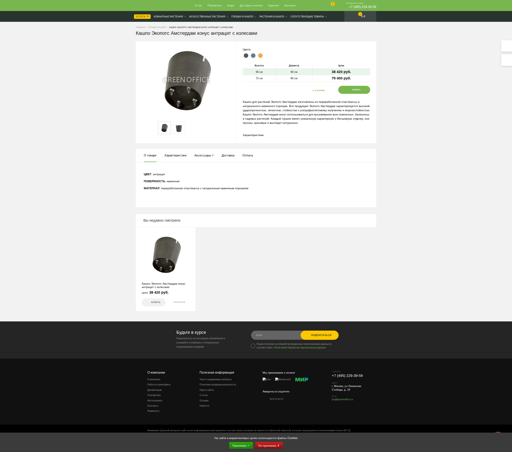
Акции (230, 5)
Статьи (204, 395)
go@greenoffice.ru (342, 399)
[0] (329, 6)
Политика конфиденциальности (218, 384)
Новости (204, 405)
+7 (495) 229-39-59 (362, 7)
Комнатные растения (168, 16)
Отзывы (204, 400)
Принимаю (241, 445)
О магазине (153, 379)
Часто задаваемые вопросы (216, 379)
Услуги (141, 16)
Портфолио (214, 5)
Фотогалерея (154, 400)
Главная (150, 5)
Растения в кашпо (271, 16)
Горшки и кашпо (242, 16)
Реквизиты (153, 411)
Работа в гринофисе (159, 384)
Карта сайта (207, 390)
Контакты (290, 5)
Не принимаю (269, 445)
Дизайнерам (154, 390)
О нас (198, 5)
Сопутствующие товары (307, 16)
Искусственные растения (207, 16)
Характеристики (253, 135)
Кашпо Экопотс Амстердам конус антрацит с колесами (163, 285)
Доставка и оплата (251, 5)
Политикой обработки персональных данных (300, 347)
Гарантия (273, 5)
